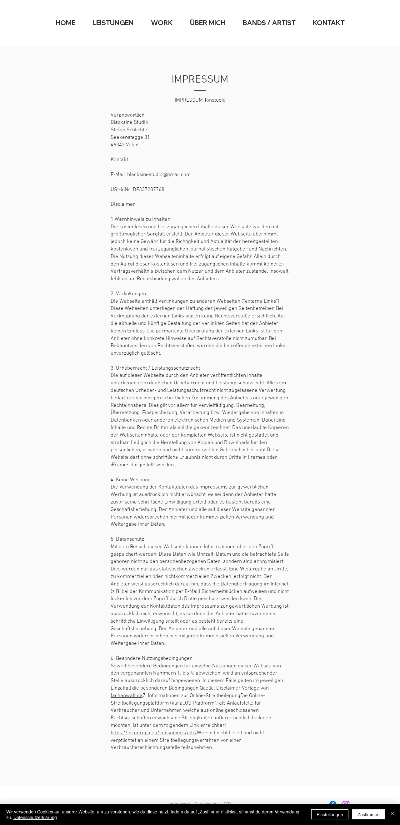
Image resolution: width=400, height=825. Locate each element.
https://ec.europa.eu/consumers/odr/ (154, 733)
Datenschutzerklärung (35, 817)
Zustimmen (369, 814)
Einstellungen (330, 814)
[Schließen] (392, 814)
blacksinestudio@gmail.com (159, 175)
